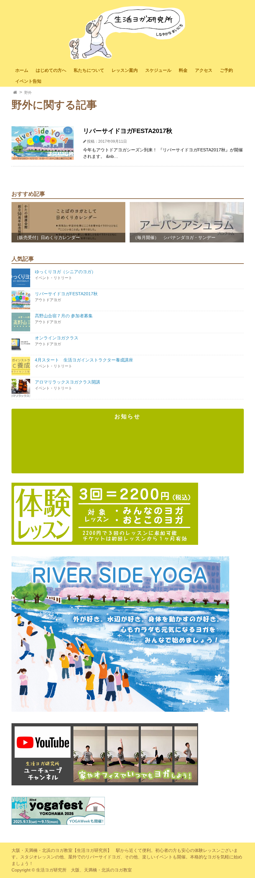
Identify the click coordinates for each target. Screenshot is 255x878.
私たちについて (89, 70)
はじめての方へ (51, 70)
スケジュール (158, 70)
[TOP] (15, 92)
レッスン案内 (125, 70)
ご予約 (226, 70)
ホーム (21, 70)
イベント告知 (28, 81)
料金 (183, 70)
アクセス (203, 70)
